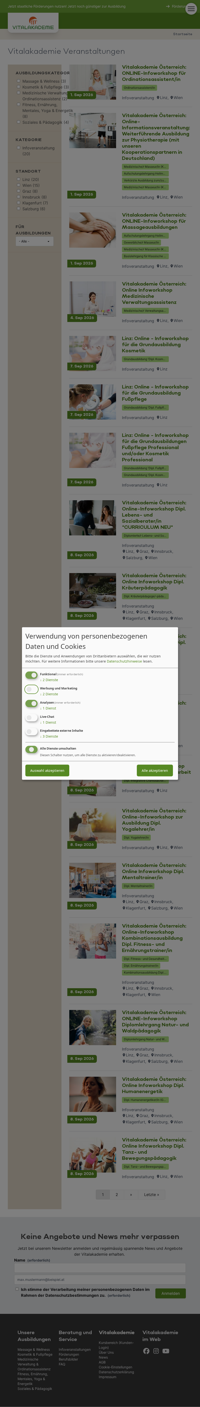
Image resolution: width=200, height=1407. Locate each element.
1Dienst (48, 708)
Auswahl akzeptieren (47, 770)
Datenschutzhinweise (124, 661)
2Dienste (49, 679)
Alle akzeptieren (155, 770)
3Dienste (49, 736)
